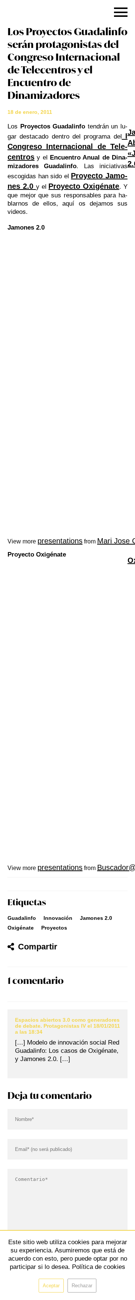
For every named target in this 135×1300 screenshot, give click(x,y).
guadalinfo (22, 918)
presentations (60, 541)
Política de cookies (98, 1266)
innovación (58, 918)
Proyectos (54, 928)
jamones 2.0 (96, 918)
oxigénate (21, 928)
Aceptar (51, 1285)
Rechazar (82, 1285)
